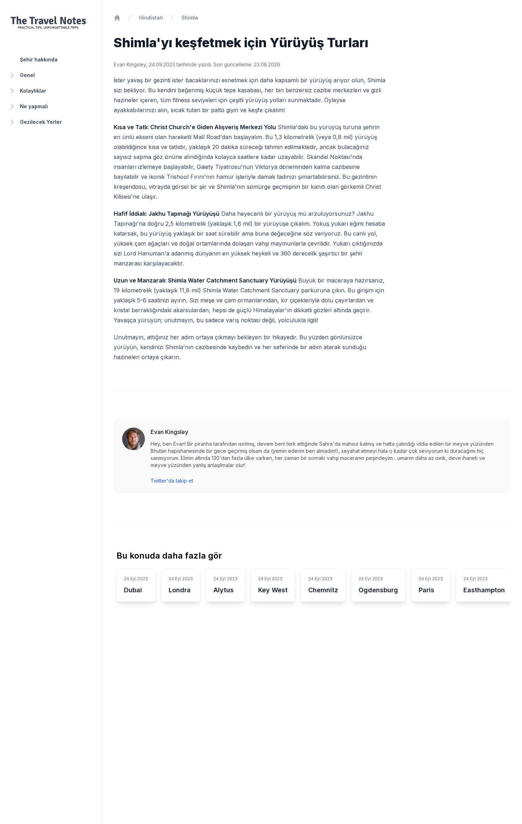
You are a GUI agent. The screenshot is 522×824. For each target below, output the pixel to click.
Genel (27, 75)
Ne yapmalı (34, 106)
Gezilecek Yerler (41, 122)
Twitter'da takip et (172, 481)
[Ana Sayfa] (117, 17)
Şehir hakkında (39, 59)
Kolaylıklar (33, 91)
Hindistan (151, 18)
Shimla (189, 18)
